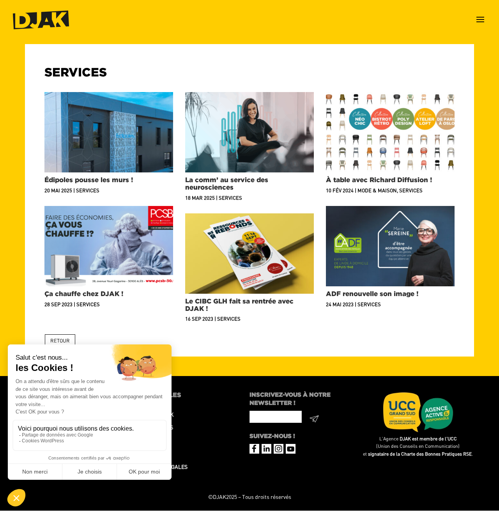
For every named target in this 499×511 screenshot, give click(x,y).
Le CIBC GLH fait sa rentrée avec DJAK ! (239, 304)
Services (87, 190)
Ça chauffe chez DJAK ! (84, 293)
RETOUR (60, 340)
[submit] (314, 420)
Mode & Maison (377, 190)
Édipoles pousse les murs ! (88, 179)
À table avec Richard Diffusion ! (379, 179)
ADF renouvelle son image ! (372, 293)
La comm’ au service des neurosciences (226, 183)
